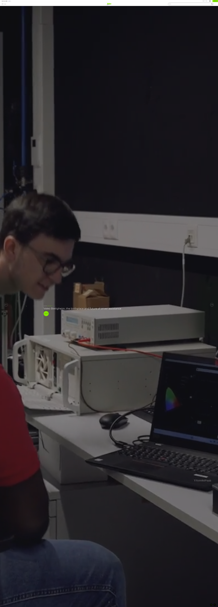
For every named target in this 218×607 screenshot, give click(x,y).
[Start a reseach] (212, 4)
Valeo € (6, 1)
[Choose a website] (210, 1)
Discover (46, 313)
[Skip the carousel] (109, 602)
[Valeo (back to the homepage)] (109, 4)
